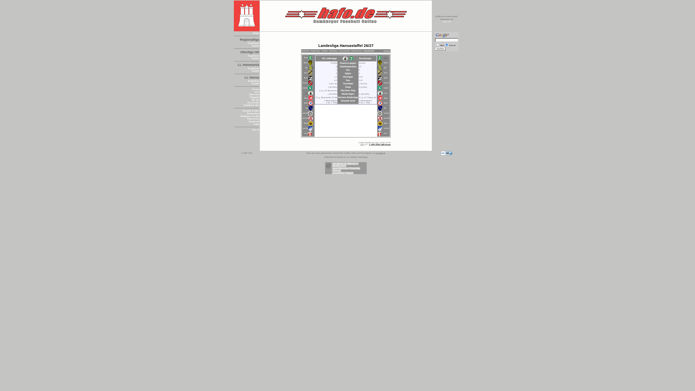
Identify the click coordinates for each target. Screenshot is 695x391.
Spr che (255, 100)
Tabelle (255, 46)
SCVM (305, 118)
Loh (385, 93)
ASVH (305, 113)
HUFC (305, 88)
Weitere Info (446, 22)
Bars (306, 98)
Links (256, 124)
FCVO (305, 83)
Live (256, 92)
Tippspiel (254, 97)
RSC (306, 103)
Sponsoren (253, 121)
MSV (306, 123)
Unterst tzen (253, 118)
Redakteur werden (250, 116)
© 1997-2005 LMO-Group (380, 145)
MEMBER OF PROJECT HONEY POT (345, 165)
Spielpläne (333, 51)
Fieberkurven (356, 51)
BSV (306, 78)
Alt (307, 108)
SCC (306, 73)
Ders (306, 58)
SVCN (305, 128)
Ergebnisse (253, 43)
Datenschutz (253, 113)
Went (306, 63)
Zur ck (255, 130)
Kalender (305, 51)
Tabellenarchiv (251, 105)
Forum (255, 89)
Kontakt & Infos (251, 111)
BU (306, 68)
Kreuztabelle (344, 51)
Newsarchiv (253, 102)
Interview (254, 94)
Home (256, 33)
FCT (306, 133)
